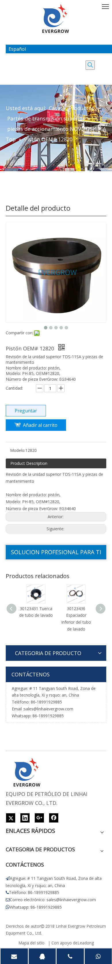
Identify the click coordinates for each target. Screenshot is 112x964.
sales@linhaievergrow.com (48, 709)
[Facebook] (53, 817)
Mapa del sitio (31, 943)
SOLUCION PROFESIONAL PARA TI (56, 552)
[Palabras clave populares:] (90, 65)
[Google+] (39, 817)
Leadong (86, 943)
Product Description (28, 463)
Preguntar (26, 411)
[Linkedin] (25, 817)
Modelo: (17, 450)
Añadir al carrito (40, 425)
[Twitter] (10, 817)
